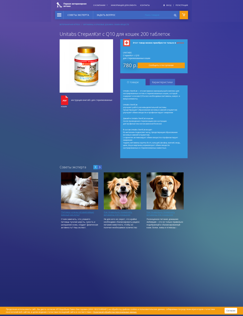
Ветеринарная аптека (70, 24)
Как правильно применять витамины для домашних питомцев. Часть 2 (118, 214)
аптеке (180, 42)
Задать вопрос (106, 15)
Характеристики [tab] (162, 82)
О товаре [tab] (133, 82)
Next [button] (100, 167)
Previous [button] (95, 167)
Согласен (230, 310)
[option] (80, 200)
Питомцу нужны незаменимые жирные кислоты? (77, 213)
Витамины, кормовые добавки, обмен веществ (106, 24)
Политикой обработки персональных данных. (115, 312)
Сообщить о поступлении (161, 65)
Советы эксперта (78, 15)
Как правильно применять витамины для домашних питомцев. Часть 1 (161, 214)
